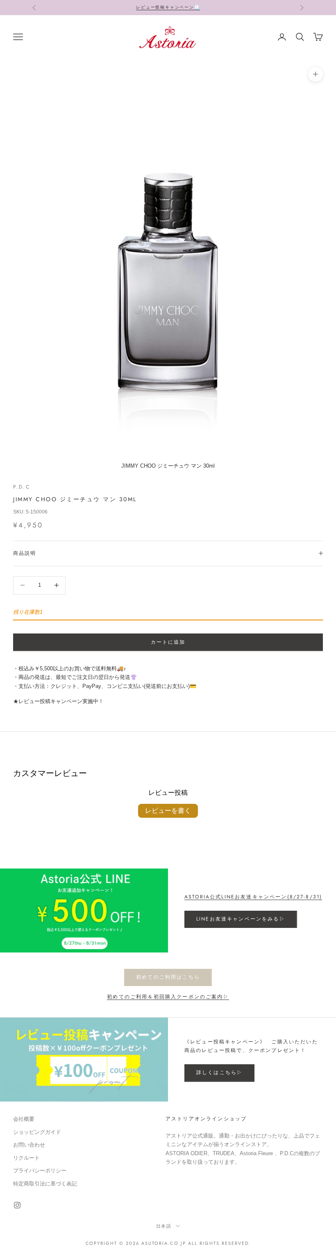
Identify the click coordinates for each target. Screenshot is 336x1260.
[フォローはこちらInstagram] (17, 1205)
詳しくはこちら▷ (219, 1072)
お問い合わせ (29, 1145)
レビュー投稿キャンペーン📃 (168, 7)
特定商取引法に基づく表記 (45, 1184)
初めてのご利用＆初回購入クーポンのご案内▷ (168, 996)
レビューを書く (168, 810)
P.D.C (21, 487)
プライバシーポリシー (39, 1170)
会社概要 (23, 1119)
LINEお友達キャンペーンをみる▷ (240, 919)
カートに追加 (168, 642)
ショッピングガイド (37, 1132)
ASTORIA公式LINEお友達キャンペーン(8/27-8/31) (253, 896)
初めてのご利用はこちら (168, 977)
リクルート (26, 1158)
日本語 (164, 1226)
